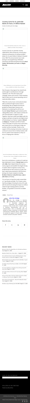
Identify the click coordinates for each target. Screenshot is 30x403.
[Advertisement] (12, 294)
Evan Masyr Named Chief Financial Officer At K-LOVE (12, 263)
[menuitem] (22, 5)
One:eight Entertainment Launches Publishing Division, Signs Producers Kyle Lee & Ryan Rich (14, 256)
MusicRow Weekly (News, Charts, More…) (10, 253)
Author (4, 195)
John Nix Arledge (14, 26)
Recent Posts (10, 195)
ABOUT (7, 1)
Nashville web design (13, 399)
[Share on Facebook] (5, 225)
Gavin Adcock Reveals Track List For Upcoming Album (12, 271)
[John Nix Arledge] (6, 203)
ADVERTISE (12, 1)
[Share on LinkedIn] (18, 225)
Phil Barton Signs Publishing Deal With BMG (11, 283)
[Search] (22, 5)
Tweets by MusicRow (7, 388)
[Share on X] (12, 225)
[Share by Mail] (24, 225)
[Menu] (26, 5)
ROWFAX (17, 1)
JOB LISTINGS (22, 1)
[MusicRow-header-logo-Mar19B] (12, 5)
